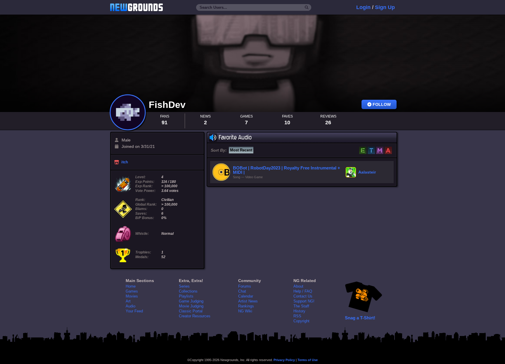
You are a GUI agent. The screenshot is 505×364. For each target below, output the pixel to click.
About (298, 286)
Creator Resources (194, 316)
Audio (130, 306)
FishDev (168, 104)
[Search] (307, 8)
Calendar (245, 296)
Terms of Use (308, 360)
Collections (188, 291)
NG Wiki (245, 311)
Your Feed (134, 311)
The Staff (301, 306)
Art (128, 301)
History (299, 311)
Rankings (246, 306)
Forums (244, 286)
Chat (242, 291)
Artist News (248, 301)
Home (131, 286)
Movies (132, 296)
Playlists (186, 296)
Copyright (301, 321)
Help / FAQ (302, 291)
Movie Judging (191, 306)
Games (132, 291)
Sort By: (219, 150)
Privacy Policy (284, 360)
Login (363, 7)
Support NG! (303, 301)
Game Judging (191, 301)
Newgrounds (136, 7)
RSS (297, 316)
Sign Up (385, 7)
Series (184, 286)
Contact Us (302, 296)
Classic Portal (191, 311)
